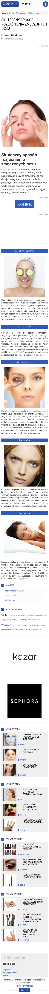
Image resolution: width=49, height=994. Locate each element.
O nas (5, 966)
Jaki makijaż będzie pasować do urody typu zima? (32, 736)
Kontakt (6, 975)
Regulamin (7, 969)
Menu (27, 4)
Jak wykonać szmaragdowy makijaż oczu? (30, 807)
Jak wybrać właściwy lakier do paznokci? (32, 846)
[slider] (17, 39)
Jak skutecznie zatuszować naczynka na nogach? (30, 933)
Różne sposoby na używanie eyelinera (32, 876)
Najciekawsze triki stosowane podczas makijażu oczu (32, 862)
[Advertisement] (24, 75)
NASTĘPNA (24, 204)
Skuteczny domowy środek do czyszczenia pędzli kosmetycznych (32, 918)
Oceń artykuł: (6, 39)
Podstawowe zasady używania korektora (33, 821)
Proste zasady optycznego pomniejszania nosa (32, 792)
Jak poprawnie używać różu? (30, 766)
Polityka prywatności (10, 972)
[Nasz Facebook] (45, 4)
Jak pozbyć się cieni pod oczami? (32, 750)
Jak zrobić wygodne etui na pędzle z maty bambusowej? (33, 901)
